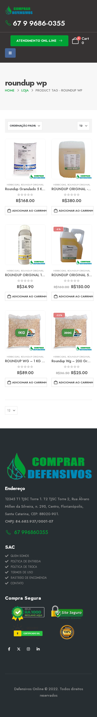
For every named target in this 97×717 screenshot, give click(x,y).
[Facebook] (9, 649)
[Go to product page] (25, 159)
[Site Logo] (19, 10)
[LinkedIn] (38, 649)
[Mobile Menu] (10, 53)
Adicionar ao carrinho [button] (29, 211)
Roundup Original (32, 184)
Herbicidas (13, 184)
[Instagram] (28, 649)
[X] (19, 649)
